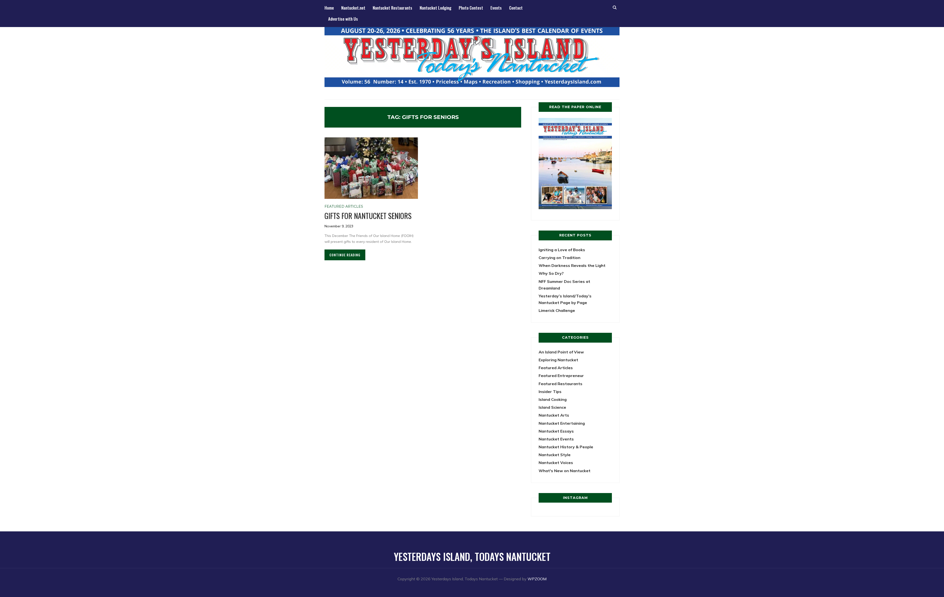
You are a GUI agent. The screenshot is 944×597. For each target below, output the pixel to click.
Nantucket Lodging (435, 8)
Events (496, 8)
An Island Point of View (561, 351)
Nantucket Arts (554, 415)
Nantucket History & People (566, 446)
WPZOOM (537, 578)
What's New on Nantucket (564, 470)
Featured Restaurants (560, 383)
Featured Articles (343, 206)
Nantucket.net (353, 8)
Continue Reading (344, 254)
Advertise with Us (343, 19)
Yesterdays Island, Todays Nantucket (472, 556)
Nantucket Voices (556, 462)
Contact (516, 8)
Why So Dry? (551, 273)
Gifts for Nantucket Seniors (368, 215)
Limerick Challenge (557, 310)
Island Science (552, 407)
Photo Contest (471, 8)
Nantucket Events (556, 439)
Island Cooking (553, 399)
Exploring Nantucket (558, 359)
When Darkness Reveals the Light (572, 265)
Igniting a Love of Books (562, 249)
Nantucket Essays (556, 431)
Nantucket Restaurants (392, 8)
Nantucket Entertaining (562, 423)
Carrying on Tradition (559, 257)
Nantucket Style (555, 454)
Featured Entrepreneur (561, 375)
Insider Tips (550, 391)
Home (329, 8)
